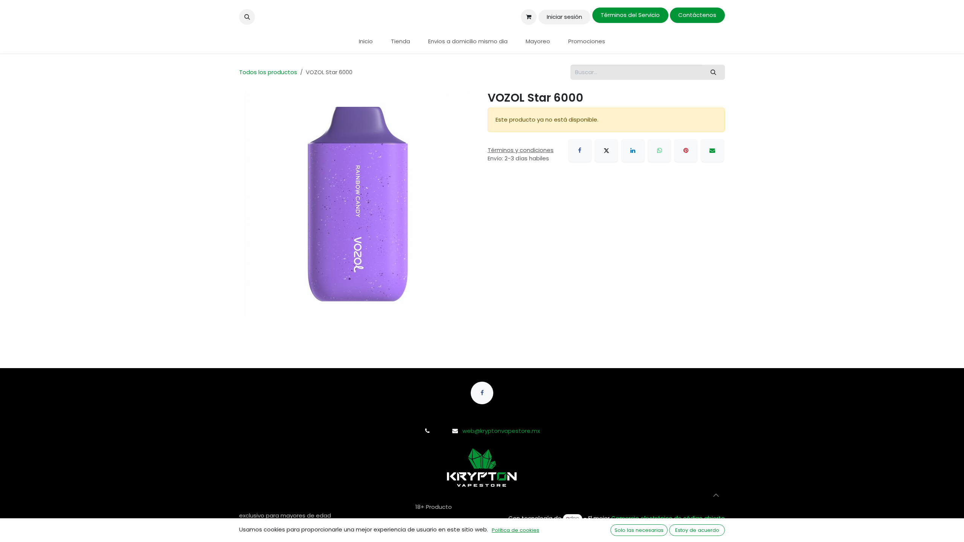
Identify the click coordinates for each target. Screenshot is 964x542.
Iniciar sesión (564, 17)
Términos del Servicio (630, 15)
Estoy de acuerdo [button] (697, 530)
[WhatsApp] (659, 150)
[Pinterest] (685, 150)
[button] (247, 17)
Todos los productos (268, 72)
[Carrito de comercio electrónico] (529, 17)
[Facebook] (580, 150)
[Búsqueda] (713, 72)
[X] (606, 150)
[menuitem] (366, 41)
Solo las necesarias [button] (639, 530)
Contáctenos (697, 15)
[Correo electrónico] (712, 150)
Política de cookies (515, 530)
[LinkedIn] (633, 150)
